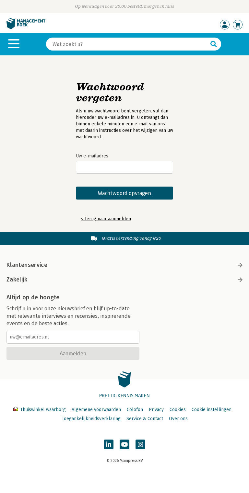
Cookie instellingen (211, 409)
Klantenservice (26, 265)
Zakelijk (16, 279)
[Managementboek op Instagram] (140, 444)
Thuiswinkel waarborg (43, 409)
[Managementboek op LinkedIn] (108, 444)
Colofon (135, 409)
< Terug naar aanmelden (106, 219)
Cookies (178, 409)
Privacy (156, 409)
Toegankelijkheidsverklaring (91, 418)
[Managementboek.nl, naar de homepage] (25, 27)
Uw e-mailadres (92, 156)
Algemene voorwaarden (96, 409)
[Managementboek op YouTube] (124, 444)
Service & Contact (144, 418)
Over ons (178, 418)
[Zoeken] (214, 44)
